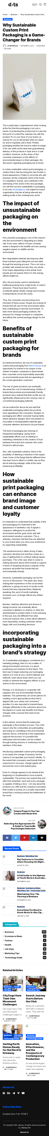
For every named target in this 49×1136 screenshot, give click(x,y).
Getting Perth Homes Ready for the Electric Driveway (12, 1048)
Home (5, 14)
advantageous (18, 189)
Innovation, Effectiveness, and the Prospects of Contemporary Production (35, 1051)
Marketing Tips (25, 953)
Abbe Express (35, 365)
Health (25, 945)
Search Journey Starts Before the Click (35, 998)
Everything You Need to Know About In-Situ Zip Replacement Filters (29, 911)
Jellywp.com (26, 1128)
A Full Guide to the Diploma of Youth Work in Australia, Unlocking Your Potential (31, 876)
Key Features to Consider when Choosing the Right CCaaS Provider (30, 860)
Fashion (25, 940)
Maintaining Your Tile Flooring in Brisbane (28, 895)
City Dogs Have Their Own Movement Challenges (12, 1000)
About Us (24, 1132)
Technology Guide (25, 957)
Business (14, 14)
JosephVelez (12, 46)
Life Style (25, 949)
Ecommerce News (25, 936)
